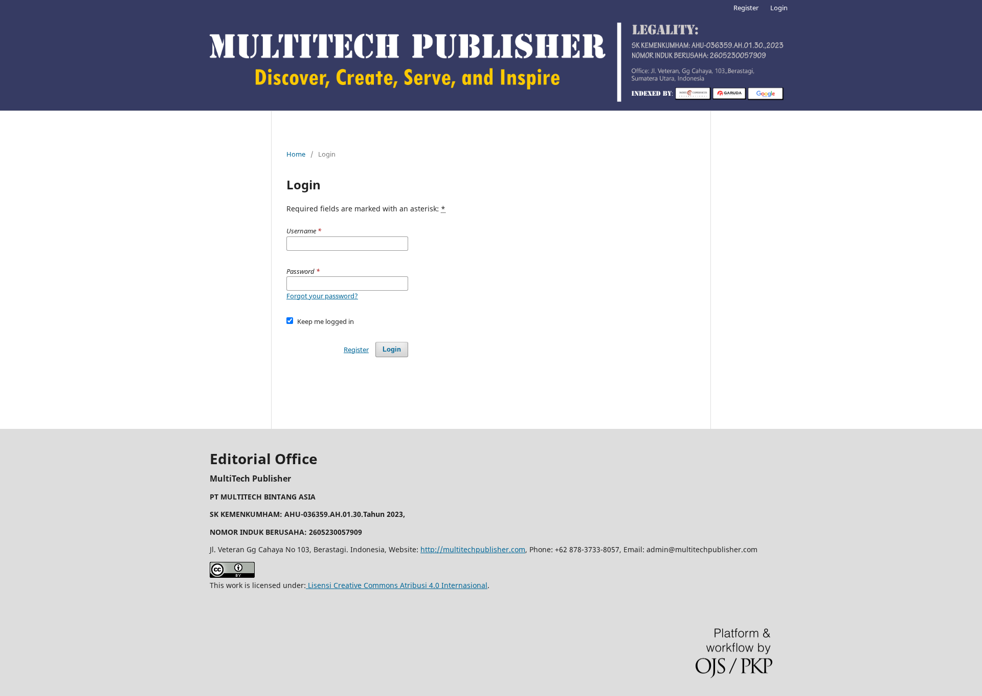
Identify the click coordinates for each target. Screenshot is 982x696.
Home (295, 154)
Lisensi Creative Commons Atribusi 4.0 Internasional (396, 585)
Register (745, 7)
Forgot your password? (322, 295)
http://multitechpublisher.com (472, 549)
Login (779, 7)
